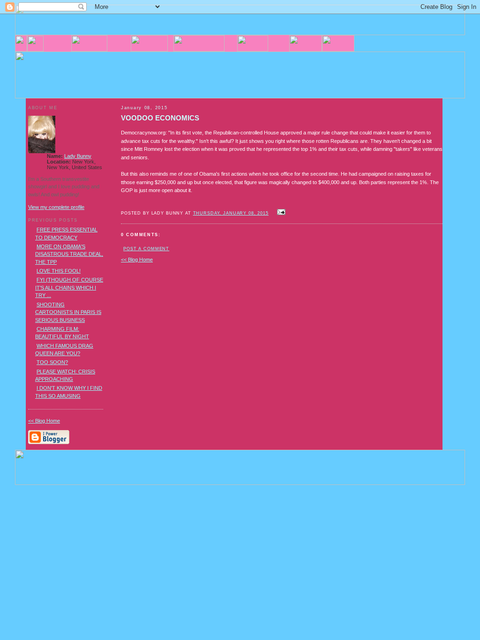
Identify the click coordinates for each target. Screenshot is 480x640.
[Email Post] (279, 213)
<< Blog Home (137, 259)
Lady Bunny (77, 156)
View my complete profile (56, 207)
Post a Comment (146, 248)
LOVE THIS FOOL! (59, 271)
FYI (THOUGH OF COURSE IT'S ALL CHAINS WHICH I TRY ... (69, 287)
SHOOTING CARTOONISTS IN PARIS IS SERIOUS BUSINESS (68, 312)
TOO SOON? (52, 362)
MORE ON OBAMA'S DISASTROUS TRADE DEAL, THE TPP (69, 254)
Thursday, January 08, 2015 (231, 213)
